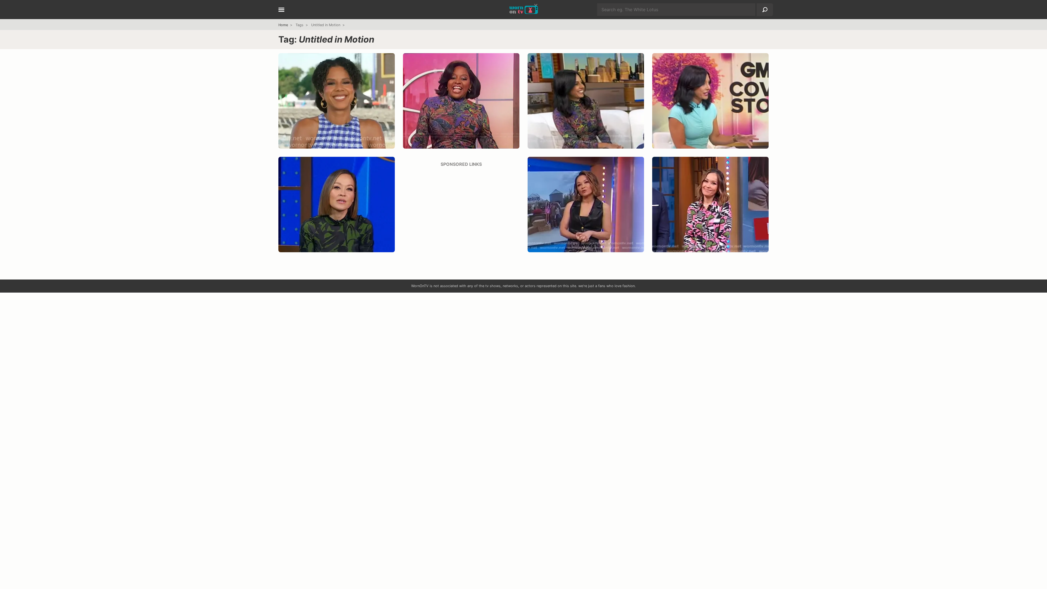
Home (283, 25)
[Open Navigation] (281, 10)
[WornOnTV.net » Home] (523, 10)
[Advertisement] (461, 210)
